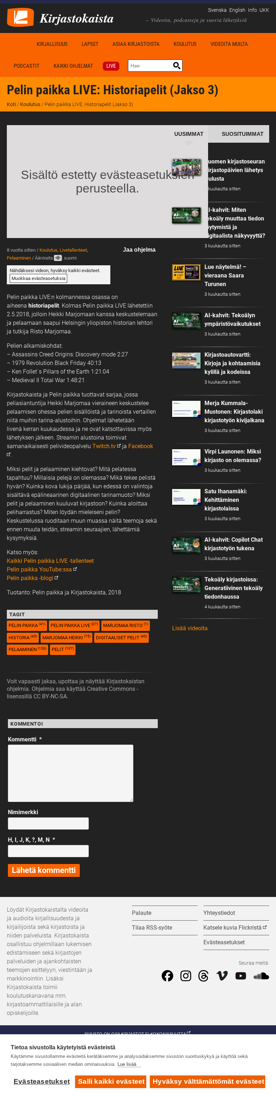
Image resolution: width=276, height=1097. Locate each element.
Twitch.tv (104, 446)
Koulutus (185, 44)
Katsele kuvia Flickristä (232, 927)
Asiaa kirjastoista (136, 44)
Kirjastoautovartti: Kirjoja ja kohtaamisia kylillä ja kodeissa (232, 363)
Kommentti (25, 739)
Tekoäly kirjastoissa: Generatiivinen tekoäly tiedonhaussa (233, 588)
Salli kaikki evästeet (111, 1081)
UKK (264, 10)
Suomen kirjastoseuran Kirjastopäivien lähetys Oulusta (234, 170)
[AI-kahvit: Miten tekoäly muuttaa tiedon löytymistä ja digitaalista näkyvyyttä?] (186, 216)
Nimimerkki (23, 812)
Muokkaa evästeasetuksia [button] (38, 278)
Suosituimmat (242, 134)
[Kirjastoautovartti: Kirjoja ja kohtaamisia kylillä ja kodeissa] (186, 360)
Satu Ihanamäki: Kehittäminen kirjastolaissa (225, 500)
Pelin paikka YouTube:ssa (39, 569)
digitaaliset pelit (121, 637)
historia (23, 637)
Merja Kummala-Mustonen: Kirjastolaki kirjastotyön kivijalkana (234, 412)
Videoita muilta (229, 44)
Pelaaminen (19, 258)
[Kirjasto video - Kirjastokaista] (20, 17)
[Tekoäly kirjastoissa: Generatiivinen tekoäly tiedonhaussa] (186, 585)
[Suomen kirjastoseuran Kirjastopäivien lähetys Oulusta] (186, 167)
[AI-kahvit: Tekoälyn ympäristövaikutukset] (186, 321)
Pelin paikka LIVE (74, 625)
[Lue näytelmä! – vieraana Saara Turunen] (186, 272)
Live (111, 66)
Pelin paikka (27, 625)
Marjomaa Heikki (66, 637)
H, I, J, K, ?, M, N (31, 839)
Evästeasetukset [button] (224, 942)
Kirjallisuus (52, 44)
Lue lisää (127, 1064)
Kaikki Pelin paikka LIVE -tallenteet (50, 560)
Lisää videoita (190, 628)
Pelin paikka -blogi (30, 578)
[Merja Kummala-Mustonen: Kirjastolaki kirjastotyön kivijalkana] (186, 409)
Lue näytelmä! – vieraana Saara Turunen (225, 275)
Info (252, 10)
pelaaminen (27, 649)
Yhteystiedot (219, 913)
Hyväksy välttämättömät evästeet (208, 1081)
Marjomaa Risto (125, 625)
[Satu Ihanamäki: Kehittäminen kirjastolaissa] (186, 497)
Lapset (90, 44)
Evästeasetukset (42, 1081)
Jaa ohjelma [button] (139, 250)
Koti (18, 44)
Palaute (141, 913)
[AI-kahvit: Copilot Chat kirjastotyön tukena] (186, 545)
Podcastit (27, 66)
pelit (63, 649)
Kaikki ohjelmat (73, 66)
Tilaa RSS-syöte (152, 927)
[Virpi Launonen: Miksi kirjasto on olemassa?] (186, 457)
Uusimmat (188, 134)
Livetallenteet (73, 250)
